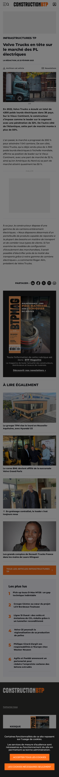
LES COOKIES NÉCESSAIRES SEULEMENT (29, 766)
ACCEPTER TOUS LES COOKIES (29, 757)
